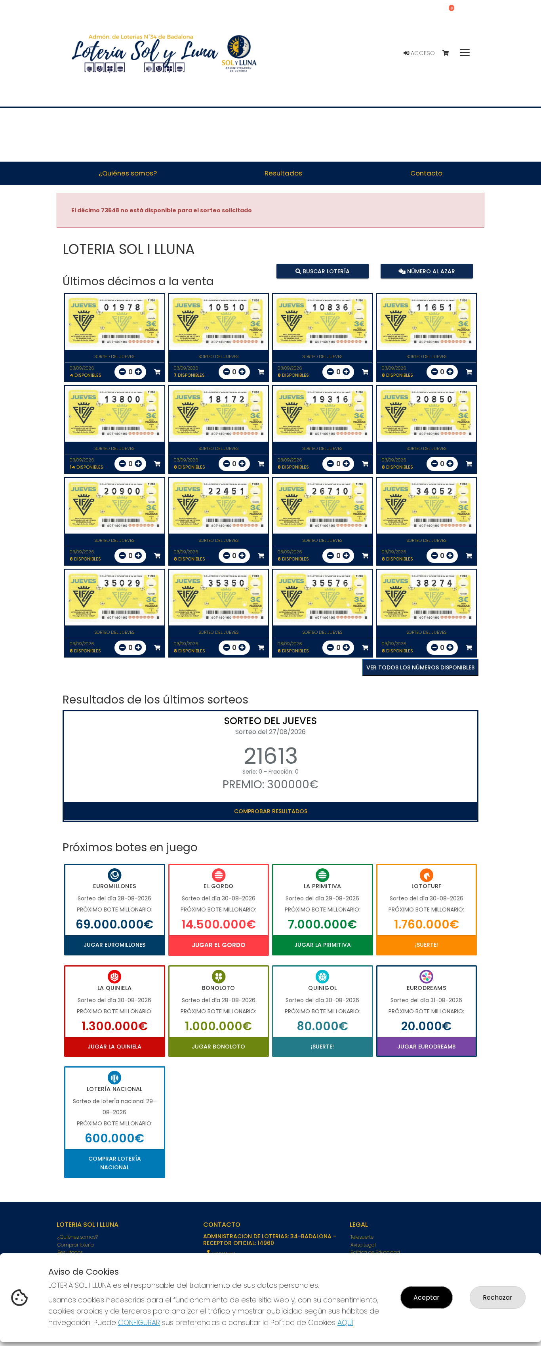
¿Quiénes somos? (77, 1237)
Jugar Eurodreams (426, 1046)
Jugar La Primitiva (322, 945)
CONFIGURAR (139, 1322)
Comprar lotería (75, 1244)
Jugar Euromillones (114, 945)
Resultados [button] (283, 173)
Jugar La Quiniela (114, 1046)
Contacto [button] (426, 173)
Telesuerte (362, 1237)
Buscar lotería (325, 271)
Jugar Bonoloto (218, 1046)
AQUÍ (345, 1322)
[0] (449, 53)
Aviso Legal (363, 1244)
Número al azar (430, 271)
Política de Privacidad (375, 1252)
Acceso (422, 53)
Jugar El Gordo (219, 945)
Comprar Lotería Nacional (114, 1163)
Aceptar (426, 1297)
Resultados (70, 1252)
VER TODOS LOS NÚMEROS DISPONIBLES (420, 667)
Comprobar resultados (270, 811)
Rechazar (497, 1297)
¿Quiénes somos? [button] (128, 173)
